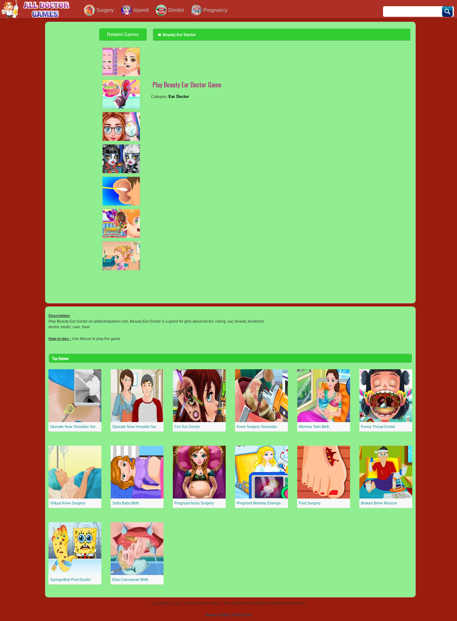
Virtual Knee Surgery (67, 503)
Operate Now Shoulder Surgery (76, 427)
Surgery (105, 10)
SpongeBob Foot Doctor (70, 579)
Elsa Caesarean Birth (130, 579)
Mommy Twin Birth (314, 427)
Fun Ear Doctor (187, 427)
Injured (141, 10)
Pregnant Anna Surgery (194, 503)
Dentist (176, 10)
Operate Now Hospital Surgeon (138, 427)
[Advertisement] (73, 123)
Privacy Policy (218, 615)
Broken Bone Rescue (379, 503)
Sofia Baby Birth (125, 503)
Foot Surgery (310, 503)
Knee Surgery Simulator (257, 427)
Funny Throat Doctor (378, 427)
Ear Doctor (178, 96)
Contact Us (242, 615)
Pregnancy (215, 10)
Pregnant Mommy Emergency (262, 503)
